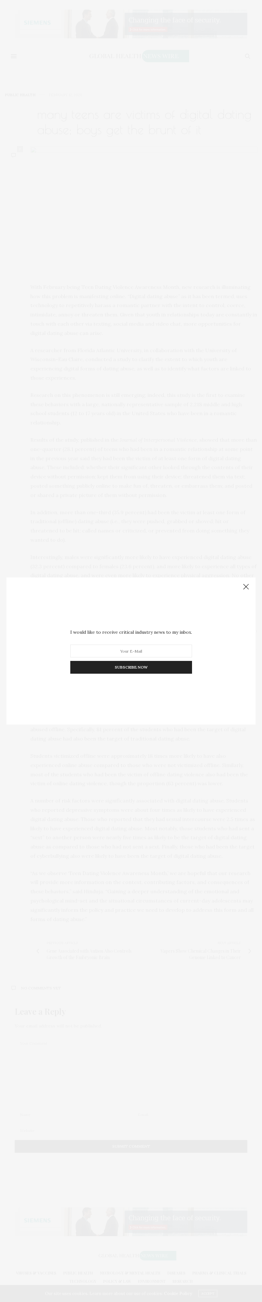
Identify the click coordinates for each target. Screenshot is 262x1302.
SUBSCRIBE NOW (131, 667)
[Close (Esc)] (246, 587)
